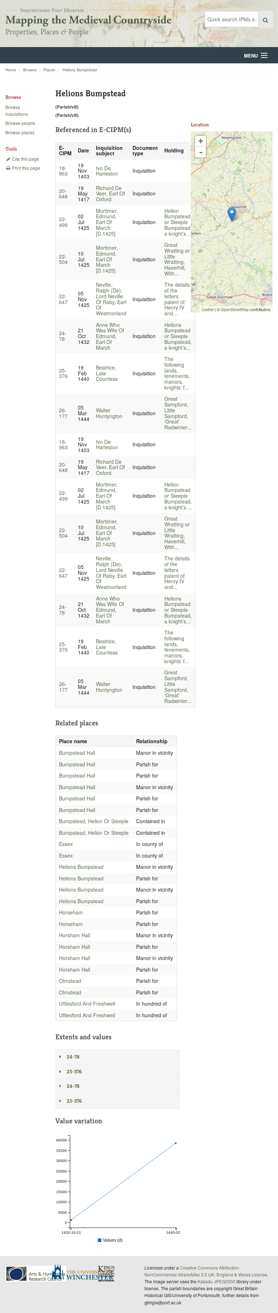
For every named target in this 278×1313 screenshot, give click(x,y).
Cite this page (25, 159)
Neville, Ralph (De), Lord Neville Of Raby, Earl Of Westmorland (111, 299)
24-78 (63, 335)
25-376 (63, 373)
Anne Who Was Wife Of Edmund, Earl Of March (110, 336)
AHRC (36, 1273)
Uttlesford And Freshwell (87, 1003)
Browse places (19, 132)
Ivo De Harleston (107, 170)
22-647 (63, 299)
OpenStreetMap (235, 309)
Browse (30, 69)
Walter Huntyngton (109, 413)
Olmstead (70, 980)
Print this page (25, 168)
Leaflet (208, 309)
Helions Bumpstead (80, 69)
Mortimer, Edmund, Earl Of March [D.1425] (107, 222)
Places (49, 69)
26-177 (63, 413)
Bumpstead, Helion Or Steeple (94, 821)
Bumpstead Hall (77, 752)
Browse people (20, 123)
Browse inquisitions (16, 110)
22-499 (63, 221)
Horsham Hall (74, 935)
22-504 (63, 259)
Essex (66, 843)
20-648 (63, 193)
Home (10, 69)
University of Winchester (85, 1273)
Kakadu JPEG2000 (216, 1281)
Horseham (71, 912)
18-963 (63, 170)
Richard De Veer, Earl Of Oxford (110, 193)
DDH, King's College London (106, 1273)
